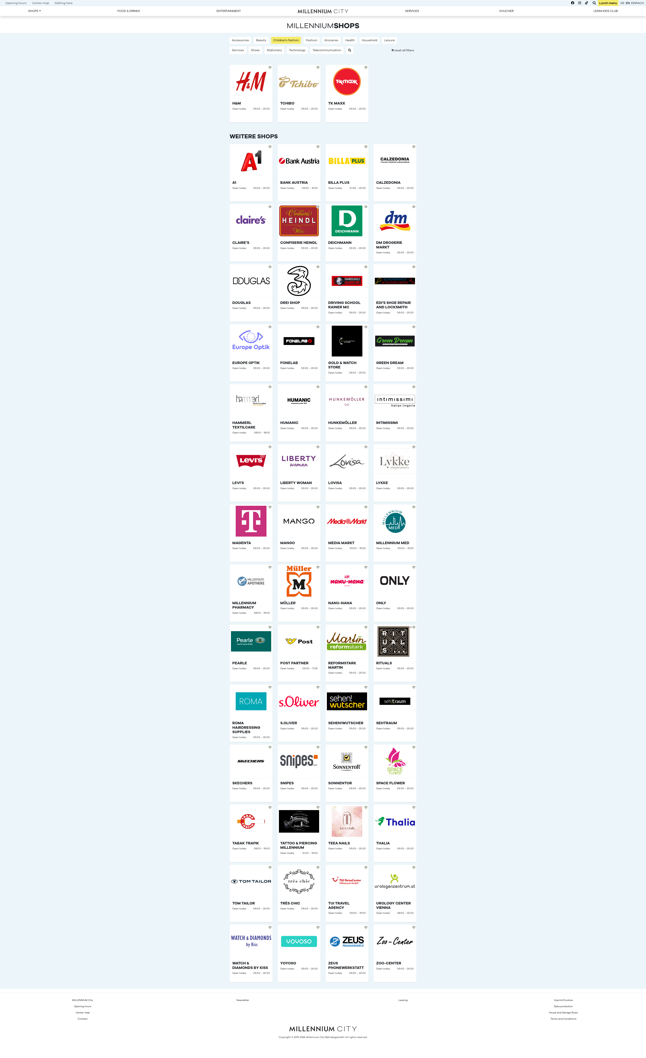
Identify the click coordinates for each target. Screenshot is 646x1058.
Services (238, 50)
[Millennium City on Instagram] (579, 3)
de (622, 3)
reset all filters (404, 50)
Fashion (311, 40)
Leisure (389, 40)
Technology (297, 50)
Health (350, 40)
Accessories (240, 40)
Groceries (331, 40)
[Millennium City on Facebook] (573, 3)
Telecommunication (327, 50)
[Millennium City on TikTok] (586, 3)
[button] (349, 50)
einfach (637, 3)
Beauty (261, 40)
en (628, 3)
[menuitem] (16, 3)
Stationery (274, 50)
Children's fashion (286, 40)
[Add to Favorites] (270, 146)
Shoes (255, 50)
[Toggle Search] (594, 3)
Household (369, 40)
